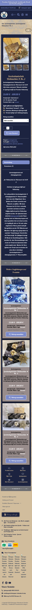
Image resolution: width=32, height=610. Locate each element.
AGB (3, 510)
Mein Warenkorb (9, 482)
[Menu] (26, 14)
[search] (18, 14)
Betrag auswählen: (8, 117)
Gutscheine (20, 144)
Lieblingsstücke (23, 476)
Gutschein (15, 144)
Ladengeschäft (15, 216)
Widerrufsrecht (6, 506)
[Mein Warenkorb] (9, 480)
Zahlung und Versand (7, 500)
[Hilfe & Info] (9, 474)
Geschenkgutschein (13, 142)
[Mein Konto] (23, 468)
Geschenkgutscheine (10, 23)
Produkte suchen (9, 470)
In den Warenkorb (13, 133)
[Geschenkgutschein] (23, 480)
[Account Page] (22, 14)
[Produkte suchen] (9, 468)
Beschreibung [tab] (8, 162)
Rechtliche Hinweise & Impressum (10, 503)
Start (3, 23)
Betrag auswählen (17, 334)
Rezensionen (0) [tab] (9, 166)
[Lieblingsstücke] (23, 474)
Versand (17, 102)
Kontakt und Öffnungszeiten (9, 497)
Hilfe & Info (9, 476)
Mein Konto (23, 470)
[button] (26, 40)
